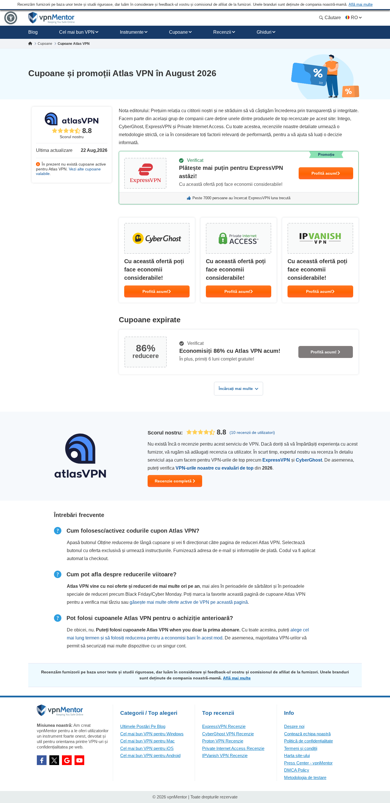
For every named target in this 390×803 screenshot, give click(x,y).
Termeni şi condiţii (300, 748)
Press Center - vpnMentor (308, 762)
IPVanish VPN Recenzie (225, 755)
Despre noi (294, 726)
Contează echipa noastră (307, 733)
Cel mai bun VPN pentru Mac (147, 740)
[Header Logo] (51, 18)
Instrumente (132, 32)
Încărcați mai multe (236, 389)
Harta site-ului (297, 755)
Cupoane (178, 32)
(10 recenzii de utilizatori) (252, 432)
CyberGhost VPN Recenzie (228, 733)
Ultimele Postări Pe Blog (142, 726)
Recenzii (222, 32)
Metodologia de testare (305, 777)
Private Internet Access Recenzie (233, 748)
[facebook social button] (42, 760)
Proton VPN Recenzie (222, 740)
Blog (33, 32)
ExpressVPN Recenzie (224, 726)
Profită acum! (324, 173)
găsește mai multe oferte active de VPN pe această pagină (189, 602)
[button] (11, 18)
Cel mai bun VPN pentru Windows (152, 733)
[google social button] (67, 760)
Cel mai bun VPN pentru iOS (147, 748)
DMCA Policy (296, 770)
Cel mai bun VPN (77, 32)
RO (354, 17)
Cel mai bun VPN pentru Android (150, 755)
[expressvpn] (238, 177)
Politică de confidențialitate (308, 740)
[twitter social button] (54, 760)
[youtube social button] (79, 760)
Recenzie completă (174, 481)
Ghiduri (264, 32)
